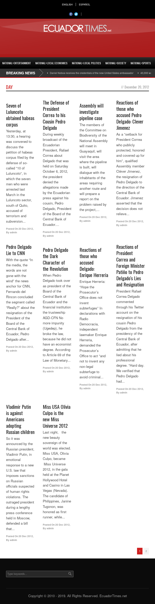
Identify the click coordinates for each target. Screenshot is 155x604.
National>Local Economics (51, 63)
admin (13, 232)
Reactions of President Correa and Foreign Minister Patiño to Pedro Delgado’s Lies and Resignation (130, 265)
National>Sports (141, 63)
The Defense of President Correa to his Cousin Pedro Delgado (56, 115)
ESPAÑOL (84, 4)
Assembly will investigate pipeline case (92, 111)
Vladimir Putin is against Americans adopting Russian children (20, 419)
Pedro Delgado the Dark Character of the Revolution (55, 259)
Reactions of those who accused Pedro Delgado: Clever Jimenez (129, 115)
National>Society (115, 63)
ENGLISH (67, 4)
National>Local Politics (86, 63)
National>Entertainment (16, 63)
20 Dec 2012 (26, 228)
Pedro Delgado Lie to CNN (18, 249)
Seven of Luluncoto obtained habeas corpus (20, 115)
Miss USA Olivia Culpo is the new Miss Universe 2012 (56, 416)
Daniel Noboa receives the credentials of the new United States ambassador (86, 73)
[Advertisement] (77, 44)
